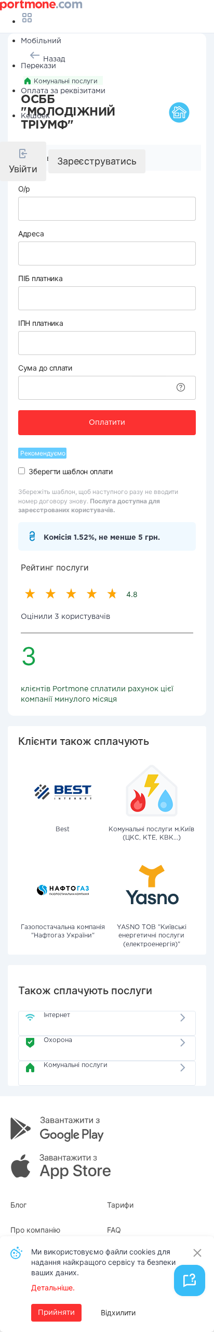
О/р (24, 188)
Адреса (31, 233)
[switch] (21, 470)
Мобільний (41, 41)
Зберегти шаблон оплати (70, 471)
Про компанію (35, 1229)
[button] (23, 161)
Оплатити (107, 423)
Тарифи (120, 1204)
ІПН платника (40, 323)
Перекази (38, 66)
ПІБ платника (40, 278)
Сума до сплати (45, 367)
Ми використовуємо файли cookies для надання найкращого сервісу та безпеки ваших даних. (103, 1262)
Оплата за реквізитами (63, 91)
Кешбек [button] (35, 116)
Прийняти (56, 1313)
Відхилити (118, 1312)
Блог (18, 1204)
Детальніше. (53, 1287)
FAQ (114, 1229)
